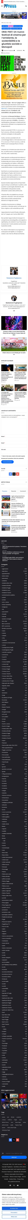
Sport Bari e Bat (6, 1014)
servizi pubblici (5, 962)
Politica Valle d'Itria (7, 895)
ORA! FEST (4, 108)
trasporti (4, 1053)
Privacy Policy (20, 1179)
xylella (3, 1086)
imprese (4, 778)
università (4, 1062)
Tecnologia (5, 1043)
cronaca (4, 1119)
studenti (4, 1031)
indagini (4, 790)
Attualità (4, 614)
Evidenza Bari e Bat (16, 28)
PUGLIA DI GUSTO (6, 921)
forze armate (5, 754)
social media (5, 981)
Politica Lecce (5, 886)
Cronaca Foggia (6, 669)
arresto (4, 599)
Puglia (3, 919)
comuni (4, 645)
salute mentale (5, 950)
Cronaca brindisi (6, 666)
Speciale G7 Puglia (6, 993)
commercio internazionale (8, 642)
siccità (3, 967)
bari (8, 1117)
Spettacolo (5, 995)
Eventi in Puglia (6, 28)
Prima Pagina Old (6, 905)
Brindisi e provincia (7, 628)
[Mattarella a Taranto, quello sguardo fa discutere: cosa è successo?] (23, 1106)
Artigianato (5, 607)
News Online (5, 855)
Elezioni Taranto (6, 707)
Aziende (4, 616)
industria (4, 793)
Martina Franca (5, 1122)
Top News (4, 1050)
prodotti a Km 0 (6, 907)
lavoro (3, 809)
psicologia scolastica (7, 914)
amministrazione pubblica (8, 595)
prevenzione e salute (7, 900)
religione (4, 933)
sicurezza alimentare (7, 971)
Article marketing (6, 604)
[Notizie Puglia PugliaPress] (10, 6)
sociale (4, 983)
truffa (3, 1055)
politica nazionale (6, 888)
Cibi (4, 840)
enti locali (4, 714)
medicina (4, 821)
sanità (3, 952)
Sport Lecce (5, 1022)
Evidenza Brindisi (6, 731)
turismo (4, 1057)
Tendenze (4, 1045)
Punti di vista (5, 926)
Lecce (20, 1119)
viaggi (3, 1072)
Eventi (10, 26)
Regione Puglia (18, 1125)
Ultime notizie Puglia (11, 1127)
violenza (4, 1076)
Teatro (3, 1041)
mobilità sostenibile (7, 833)
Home (4, 22)
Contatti (6, 1179)
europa (4, 719)
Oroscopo (4, 867)
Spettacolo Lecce (6, 1005)
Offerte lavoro (5, 864)
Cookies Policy (12, 1179)
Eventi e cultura (18, 26)
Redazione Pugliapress (9, 50)
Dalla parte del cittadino (8, 683)
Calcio (3, 630)
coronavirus (5, 654)
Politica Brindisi (6, 876)
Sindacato (4, 979)
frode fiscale (5, 762)
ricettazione (5, 940)
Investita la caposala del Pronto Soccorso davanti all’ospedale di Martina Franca (18, 528)
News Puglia (18, 1122)
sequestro (4, 960)
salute (3, 945)
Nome (3, 436)
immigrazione (5, 776)
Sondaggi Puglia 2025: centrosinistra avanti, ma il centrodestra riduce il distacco (18, 513)
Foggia (15, 1119)
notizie (24, 1122)
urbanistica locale (6, 1067)
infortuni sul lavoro (6, 795)
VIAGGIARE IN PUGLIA (7, 1074)
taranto (3, 1127)
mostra (4, 843)
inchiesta (4, 783)
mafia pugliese (5, 816)
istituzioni (4, 805)
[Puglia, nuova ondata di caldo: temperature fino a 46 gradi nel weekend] (23, 1096)
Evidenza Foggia (6, 733)
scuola (3, 955)
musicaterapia (5, 847)
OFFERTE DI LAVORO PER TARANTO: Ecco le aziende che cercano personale (13, 520)
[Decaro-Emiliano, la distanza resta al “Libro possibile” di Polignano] (6, 505)
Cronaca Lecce (6, 671)
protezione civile (6, 912)
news (3, 850)
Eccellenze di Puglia (7, 697)
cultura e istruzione (7, 678)
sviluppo (4, 1033)
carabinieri (18, 1117)
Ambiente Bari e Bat (7, 583)
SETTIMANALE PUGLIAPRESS (9, 964)
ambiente (4, 580)
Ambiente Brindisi (6, 585)
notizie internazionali (7, 857)
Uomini (4, 1064)
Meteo (3, 826)
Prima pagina (5, 902)
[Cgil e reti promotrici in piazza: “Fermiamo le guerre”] (6, 498)
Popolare (4, 491)
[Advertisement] (14, 251)
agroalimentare (6, 573)
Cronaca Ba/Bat (6, 661)
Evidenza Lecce (6, 735)
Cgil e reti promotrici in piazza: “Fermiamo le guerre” (17, 497)
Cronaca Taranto (6, 673)
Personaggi (5, 869)
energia (4, 709)
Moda (3, 836)
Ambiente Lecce (6, 590)
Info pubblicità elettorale (14, 1181)
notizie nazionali (6, 862)
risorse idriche (5, 943)
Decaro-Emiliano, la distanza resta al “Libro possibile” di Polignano (18, 505)
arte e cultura (5, 602)
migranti (4, 828)
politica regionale (6, 890)
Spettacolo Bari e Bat (7, 998)
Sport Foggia (5, 1019)
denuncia (4, 688)
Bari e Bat (9, 22)
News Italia (5, 852)
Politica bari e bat (6, 874)
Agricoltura (5, 571)
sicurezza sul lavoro (7, 974)
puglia (11, 1125)
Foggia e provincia (6, 750)
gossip (3, 771)
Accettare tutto (14, 1208)
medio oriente (5, 824)
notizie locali (5, 859)
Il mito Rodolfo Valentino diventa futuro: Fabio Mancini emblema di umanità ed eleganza (7, 376)
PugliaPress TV (6, 924)
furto (3, 764)
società (4, 986)
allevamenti (5, 578)
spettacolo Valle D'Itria (7, 1010)
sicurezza (4, 969)
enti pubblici (5, 716)
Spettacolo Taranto (7, 1007)
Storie (3, 1026)
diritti (3, 690)
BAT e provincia (6, 626)
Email (3, 443)
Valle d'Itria (5, 1069)
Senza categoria (6, 957)
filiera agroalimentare (7, 747)
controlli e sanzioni (6, 652)
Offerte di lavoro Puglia (15, 1176)
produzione (5, 909)
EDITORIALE (5, 702)
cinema (4, 633)
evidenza (10, 1119)
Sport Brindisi (5, 1017)
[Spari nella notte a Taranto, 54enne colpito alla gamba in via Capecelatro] (5, 1101)
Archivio (24, 1176)
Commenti (23, 491)
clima (3, 638)
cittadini (4, 635)
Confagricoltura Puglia (7, 647)
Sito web (3, 449)
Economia (4, 700)
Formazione (5, 752)
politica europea (6, 878)
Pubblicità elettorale (7, 917)
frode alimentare (6, 759)
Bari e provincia (6, 623)
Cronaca (4, 659)
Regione (4, 931)
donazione (4, 692)
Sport (3, 1012)
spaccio (4, 991)
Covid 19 (4, 657)
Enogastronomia (6, 712)
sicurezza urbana (6, 976)
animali (4, 597)
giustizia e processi (7, 769)
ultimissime (5, 1060)
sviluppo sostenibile (7, 1036)
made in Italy (5, 814)
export (3, 740)
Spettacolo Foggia (6, 1002)
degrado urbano (6, 685)
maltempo (4, 819)
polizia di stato (5, 1125)
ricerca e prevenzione (7, 936)
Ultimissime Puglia (6, 1130)
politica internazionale (7, 883)
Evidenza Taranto (6, 738)
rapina (3, 929)
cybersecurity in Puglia (8, 681)
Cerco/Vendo (5, 1176)
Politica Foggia (5, 881)
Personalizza (14, 1212)
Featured (4, 743)
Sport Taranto (5, 1024)
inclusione (4, 788)
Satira (4, 1029)
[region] (14, 1206)
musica (4, 845)
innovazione (5, 800)
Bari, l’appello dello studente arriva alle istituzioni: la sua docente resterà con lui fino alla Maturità (20, 375)
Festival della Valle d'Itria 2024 (9, 745)
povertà (4, 898)
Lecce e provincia (6, 812)
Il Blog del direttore (7, 774)
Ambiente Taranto (6, 592)
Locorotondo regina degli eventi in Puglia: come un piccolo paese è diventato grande (21, 395)
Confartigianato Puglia (7, 650)
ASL (3, 609)
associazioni (5, 611)
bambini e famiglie (6, 619)
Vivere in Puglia (6, 1081)
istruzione (4, 807)
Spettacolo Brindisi (6, 1000)
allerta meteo (5, 576)
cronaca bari (5, 664)
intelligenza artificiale (7, 802)
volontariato (5, 1084)
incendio (4, 781)
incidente (4, 785)
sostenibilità (5, 988)
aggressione (5, 568)
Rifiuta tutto (14, 1216)
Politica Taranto (6, 893)
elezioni (4, 704)
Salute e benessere (7, 948)
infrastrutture (5, 797)
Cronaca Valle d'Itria (7, 676)
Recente (13, 491)
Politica (4, 871)
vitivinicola (4, 1079)
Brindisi (12, 1117)
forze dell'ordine (6, 757)
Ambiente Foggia (6, 587)
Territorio (4, 1048)
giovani (4, 766)
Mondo (4, 838)
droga (3, 695)
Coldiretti (4, 640)
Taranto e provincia (7, 1038)
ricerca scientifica (6, 938)
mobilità (4, 831)
